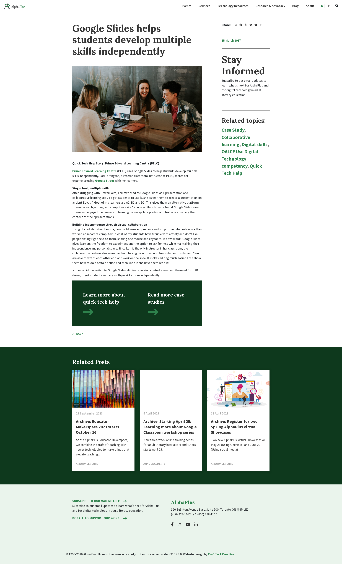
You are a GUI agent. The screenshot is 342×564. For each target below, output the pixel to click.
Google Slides (104, 181)
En (321, 6)
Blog (295, 6)
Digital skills (255, 144)
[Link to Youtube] (189, 524)
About (310, 6)
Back (80, 334)
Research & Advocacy (270, 6)
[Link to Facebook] (174, 524)
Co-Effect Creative (221, 554)
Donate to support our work (96, 518)
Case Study (233, 130)
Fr (328, 6)
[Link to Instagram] (181, 524)
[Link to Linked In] (197, 524)
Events (186, 6)
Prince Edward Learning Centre (94, 171)
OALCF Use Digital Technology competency (240, 159)
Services (204, 6)
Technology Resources (232, 6)
